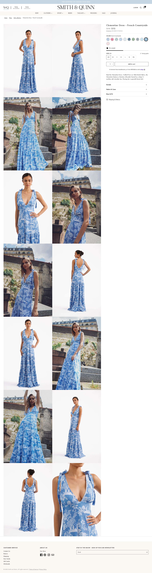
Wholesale (7, 564)
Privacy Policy (43, 569)
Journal (114, 13)
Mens (70, 13)
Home (5, 18)
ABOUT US (43, 547)
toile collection (17, 18)
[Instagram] (49, 555)
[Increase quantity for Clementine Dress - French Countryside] (112, 64)
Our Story (43, 551)
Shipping (108, 31)
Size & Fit (109, 94)
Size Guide (7, 559)
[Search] (140, 7)
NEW (36, 13)
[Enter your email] (146, 552)
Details (108, 85)
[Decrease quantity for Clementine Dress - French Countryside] (107, 64)
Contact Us (7, 551)
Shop (10, 18)
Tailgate (80, 13)
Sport (59, 13)
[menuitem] (37, 13)
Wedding (93, 13)
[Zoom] (48, 27)
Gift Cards (7, 561)
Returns (6, 554)
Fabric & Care (111, 89)
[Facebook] (41, 555)
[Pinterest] (45, 555)
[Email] (52, 555)
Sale (103, 13)
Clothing (47, 13)
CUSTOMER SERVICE (11, 547)
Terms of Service (33, 569)
